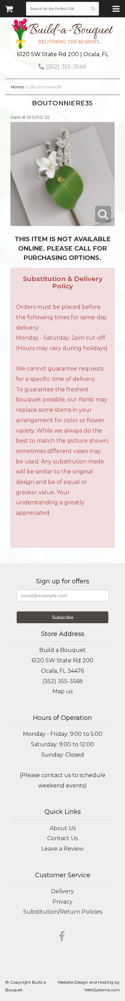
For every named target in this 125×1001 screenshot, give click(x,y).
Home (17, 86)
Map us (62, 691)
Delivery (62, 891)
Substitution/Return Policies (62, 911)
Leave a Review (62, 848)
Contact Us (62, 838)
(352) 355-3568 (65, 66)
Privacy (62, 901)
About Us (63, 828)
